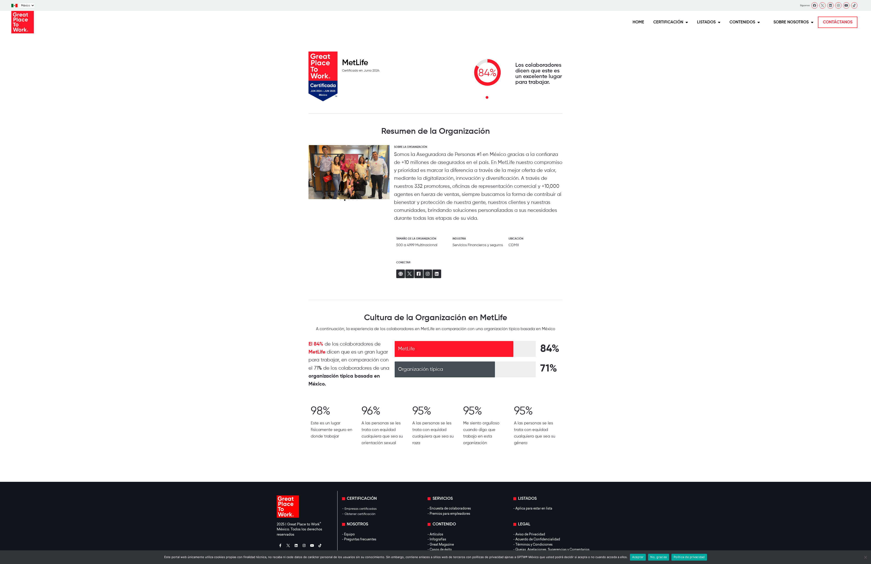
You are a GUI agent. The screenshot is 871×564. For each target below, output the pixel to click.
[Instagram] (838, 5)
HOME (638, 22)
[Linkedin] (830, 5)
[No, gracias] (865, 557)
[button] (384, 175)
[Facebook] (814, 5)
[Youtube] (846, 5)
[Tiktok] (854, 5)
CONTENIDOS (742, 22)
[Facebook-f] (280, 545)
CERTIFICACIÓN (668, 22)
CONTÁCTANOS (837, 22)
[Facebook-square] (418, 274)
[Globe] (400, 274)
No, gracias (658, 557)
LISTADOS (706, 22)
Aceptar (638, 557)
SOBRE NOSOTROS (791, 22)
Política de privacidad (689, 557)
